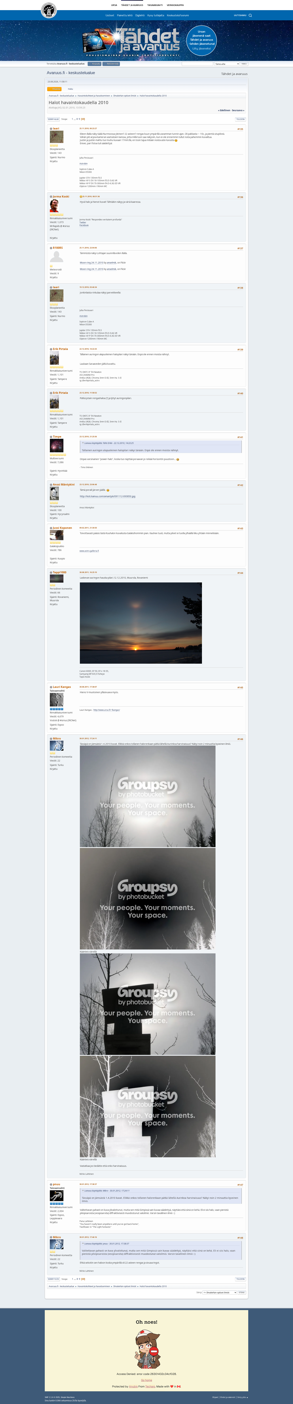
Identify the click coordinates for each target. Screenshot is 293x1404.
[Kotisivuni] (51, 233)
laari (56, 128)
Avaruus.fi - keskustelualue (71, 72)
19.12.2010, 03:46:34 (88, 287)
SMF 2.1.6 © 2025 (52, 1397)
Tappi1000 (59, 572)
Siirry (199, 1292)
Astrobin (83, 163)
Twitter (83, 222)
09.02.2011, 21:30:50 (88, 527)
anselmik (111, 262)
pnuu (56, 1184)
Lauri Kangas (62, 687)
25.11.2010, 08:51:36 (91, 196)
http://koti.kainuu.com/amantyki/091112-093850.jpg (107, 496)
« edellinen (224, 110)
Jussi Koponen (62, 528)
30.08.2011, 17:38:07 (88, 687)
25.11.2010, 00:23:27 (88, 128)
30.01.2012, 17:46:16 (88, 1237)
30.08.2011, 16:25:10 (88, 572)
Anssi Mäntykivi (64, 484)
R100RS (58, 248)
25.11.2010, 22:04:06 (88, 247)
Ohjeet (215, 1397)
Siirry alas (53, 119)
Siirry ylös (53, 1279)
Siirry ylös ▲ (242, 1397)
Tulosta (241, 119)
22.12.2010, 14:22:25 (88, 349)
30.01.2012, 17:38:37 (88, 1184)
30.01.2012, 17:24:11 (88, 738)
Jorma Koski (61, 196)
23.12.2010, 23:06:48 (88, 484)
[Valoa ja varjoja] (51, 466)
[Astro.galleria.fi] (51, 554)
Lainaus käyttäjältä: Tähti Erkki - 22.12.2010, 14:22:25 (109, 443)
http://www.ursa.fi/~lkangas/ (106, 710)
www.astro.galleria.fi (89, 550)
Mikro (57, 738)
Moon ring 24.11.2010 (91, 262)
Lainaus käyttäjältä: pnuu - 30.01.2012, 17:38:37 (106, 1243)
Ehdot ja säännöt (227, 1397)
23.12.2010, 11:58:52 (88, 392)
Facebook (84, 225)
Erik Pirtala (60, 349)
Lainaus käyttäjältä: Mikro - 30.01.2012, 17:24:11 (107, 1190)
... (75, 118)
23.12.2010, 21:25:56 (88, 436)
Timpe (57, 436)
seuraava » (238, 110)
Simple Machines (68, 1397)
